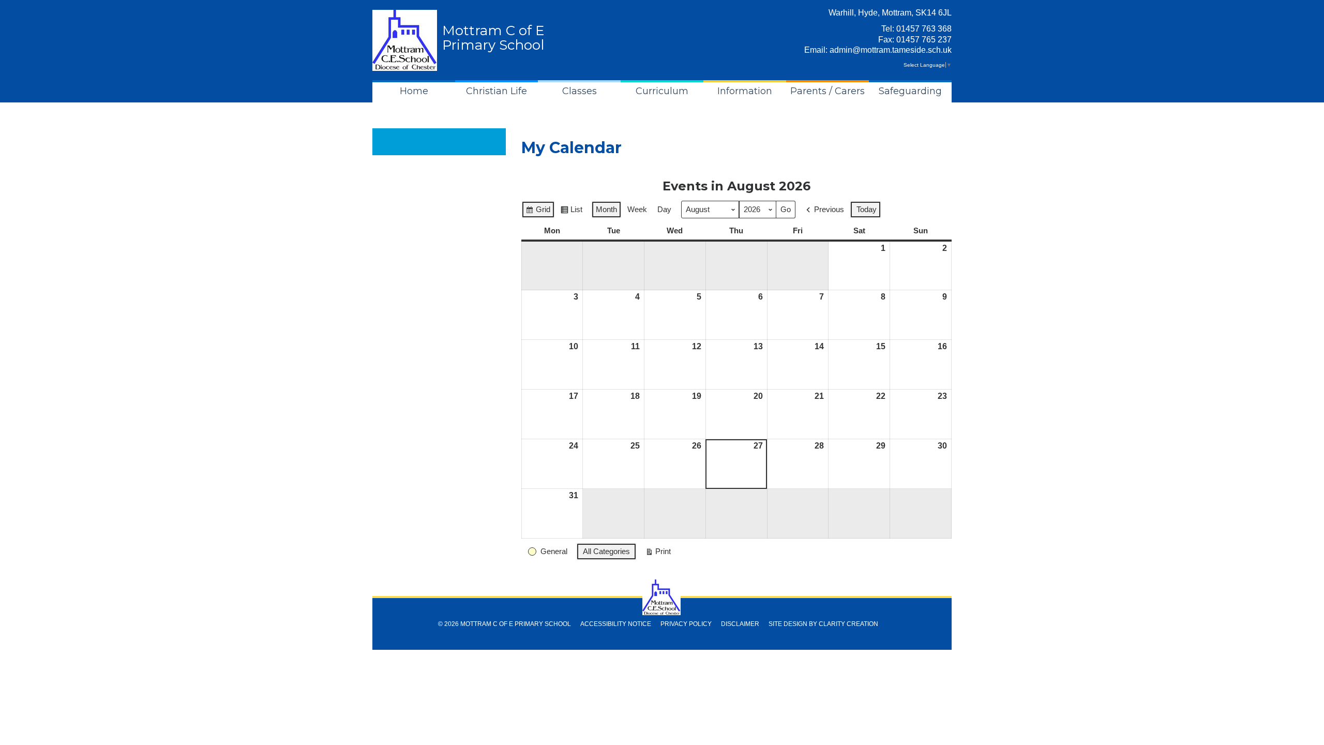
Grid (537, 211)
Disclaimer (740, 624)
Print (658, 553)
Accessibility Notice (615, 624)
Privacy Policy (686, 624)
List (571, 211)
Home (414, 91)
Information (744, 91)
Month (606, 209)
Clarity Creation (848, 624)
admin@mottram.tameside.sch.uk (891, 50)
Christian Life (496, 91)
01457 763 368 (924, 28)
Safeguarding (910, 91)
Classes (579, 91)
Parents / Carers (827, 91)
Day (664, 209)
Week (637, 209)
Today (866, 209)
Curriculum (662, 91)
